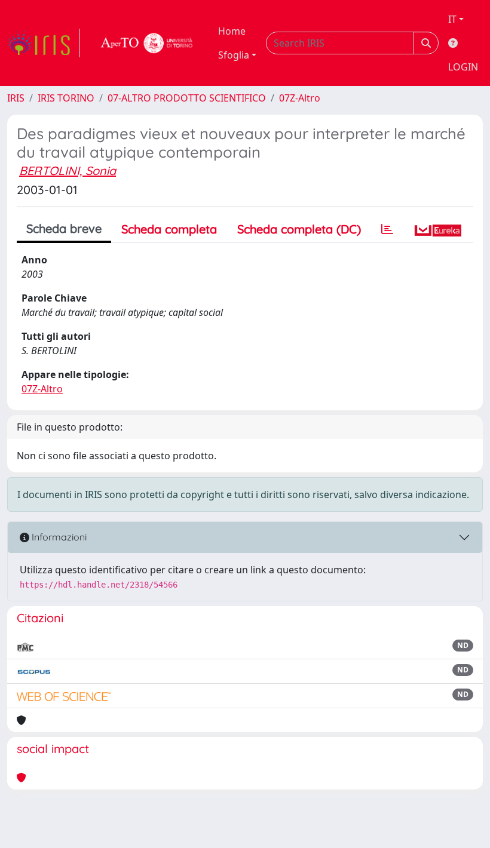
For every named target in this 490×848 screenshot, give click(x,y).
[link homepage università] (147, 43)
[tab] (387, 229)
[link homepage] (43, 43)
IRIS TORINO (66, 98)
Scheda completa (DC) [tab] (299, 229)
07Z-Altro (299, 98)
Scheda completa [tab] (169, 229)
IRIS (15, 98)
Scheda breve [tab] (64, 228)
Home (232, 31)
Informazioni (58, 537)
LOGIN (463, 66)
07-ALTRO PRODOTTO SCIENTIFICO (187, 98)
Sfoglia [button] (233, 55)
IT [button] (452, 19)
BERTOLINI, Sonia (67, 170)
